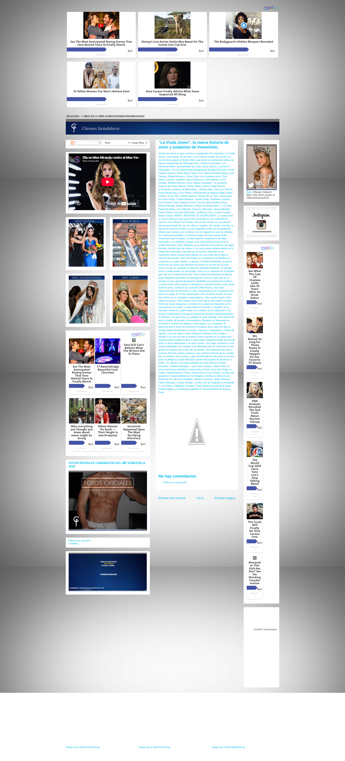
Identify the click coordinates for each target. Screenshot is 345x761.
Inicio (200, 498)
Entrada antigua (225, 498)
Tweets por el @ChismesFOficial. (83, 747)
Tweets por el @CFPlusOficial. (155, 747)
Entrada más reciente (172, 498)
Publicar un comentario (175, 482)
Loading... (74, 543)
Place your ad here (79, 540)
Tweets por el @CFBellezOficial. (228, 747)
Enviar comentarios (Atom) (204, 507)
